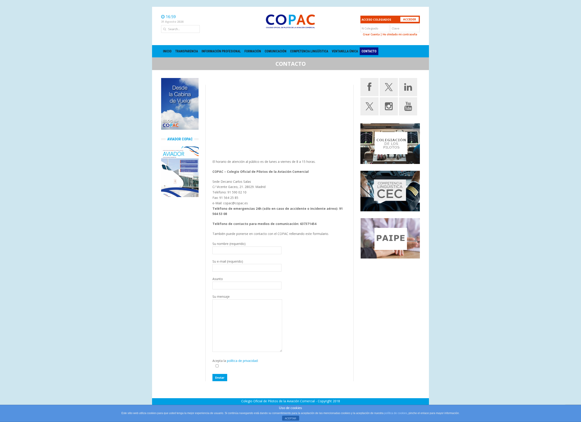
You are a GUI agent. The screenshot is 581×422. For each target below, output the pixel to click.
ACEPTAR (290, 418)
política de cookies (395, 413)
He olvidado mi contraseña (400, 34)
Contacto (369, 51)
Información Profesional (221, 51)
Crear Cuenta (371, 34)
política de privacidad (242, 361)
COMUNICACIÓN (275, 51)
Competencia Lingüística (309, 51)
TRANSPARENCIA (186, 51)
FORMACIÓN (252, 51)
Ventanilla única (345, 51)
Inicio (167, 51)
